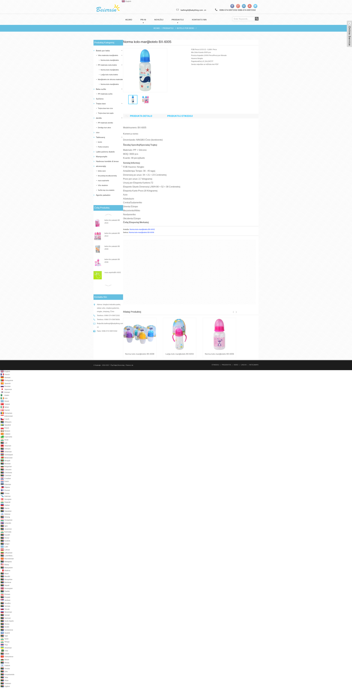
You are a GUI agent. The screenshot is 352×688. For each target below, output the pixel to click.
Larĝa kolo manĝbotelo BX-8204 (180, 354)
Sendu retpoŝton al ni (199, 64)
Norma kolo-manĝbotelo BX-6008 (139, 354)
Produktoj (168, 28)
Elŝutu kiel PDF (212, 64)
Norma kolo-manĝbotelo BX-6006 (141, 232)
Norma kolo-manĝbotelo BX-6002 (142, 229)
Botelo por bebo (185, 28)
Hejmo (156, 28)
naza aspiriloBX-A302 (113, 272)
